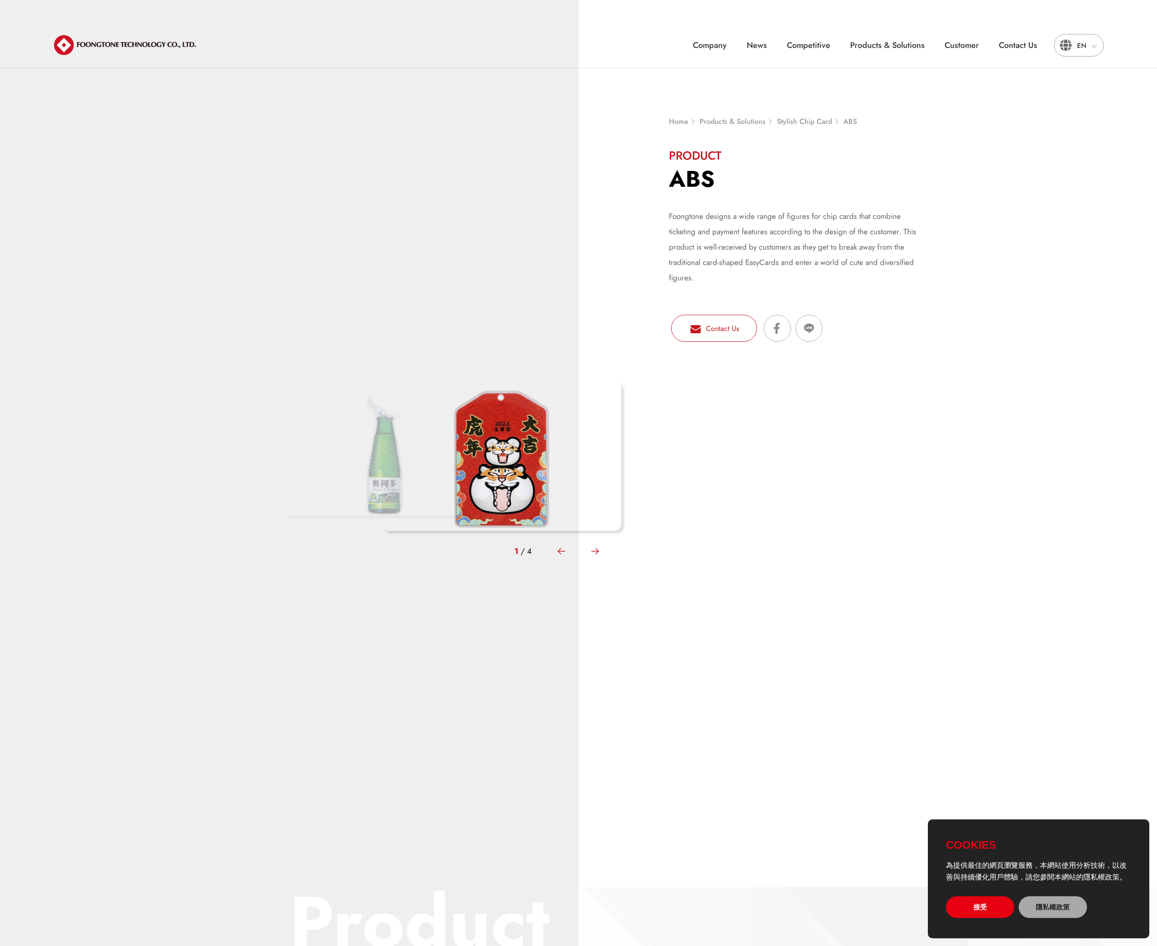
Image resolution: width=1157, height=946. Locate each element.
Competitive (808, 45)
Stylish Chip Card (804, 122)
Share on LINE (809, 328)
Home (678, 122)
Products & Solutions (887, 45)
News (757, 45)
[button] (561, 551)
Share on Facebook (777, 328)
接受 (980, 907)
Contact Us (1018, 45)
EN (1081, 46)
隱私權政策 (1053, 907)
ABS (850, 122)
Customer (962, 45)
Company (710, 45)
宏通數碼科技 (125, 45)
